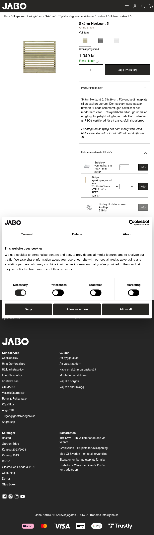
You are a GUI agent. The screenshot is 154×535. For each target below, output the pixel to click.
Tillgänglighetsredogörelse (18, 416)
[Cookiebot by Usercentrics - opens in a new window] (131, 223)
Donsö (6, 461)
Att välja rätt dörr (70, 363)
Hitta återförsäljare (13, 363)
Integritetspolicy (12, 375)
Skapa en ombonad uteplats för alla (82, 459)
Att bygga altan (69, 358)
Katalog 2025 (10, 455)
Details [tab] (77, 234)
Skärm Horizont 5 (120, 16)
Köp (143, 167)
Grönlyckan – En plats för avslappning (84, 448)
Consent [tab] (27, 234)
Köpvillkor (8, 404)
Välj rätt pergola (70, 381)
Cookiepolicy (10, 358)
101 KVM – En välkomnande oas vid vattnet (82, 440)
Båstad (6, 438)
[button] (127, 6)
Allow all (126, 309)
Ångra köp (8, 422)
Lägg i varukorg (128, 70)
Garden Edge (10, 444)
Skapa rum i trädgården (27, 16)
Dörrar (6, 478)
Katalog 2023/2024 (14, 449)
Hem (7, 16)
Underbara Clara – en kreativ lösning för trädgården (83, 467)
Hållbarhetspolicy (13, 369)
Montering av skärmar (73, 375)
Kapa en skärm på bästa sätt (78, 369)
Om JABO (8, 387)
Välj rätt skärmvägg (72, 387)
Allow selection (77, 309)
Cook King (8, 473)
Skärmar (50, 16)
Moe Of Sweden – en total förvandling (83, 454)
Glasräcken (9, 484)
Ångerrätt (8, 410)
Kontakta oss (10, 381)
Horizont (101, 16)
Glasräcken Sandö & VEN (18, 467)
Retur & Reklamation (15, 398)
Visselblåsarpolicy (13, 393)
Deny (28, 309)
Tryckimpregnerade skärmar (76, 16)
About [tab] (127, 234)
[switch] (58, 292)
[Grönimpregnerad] (85, 41)
